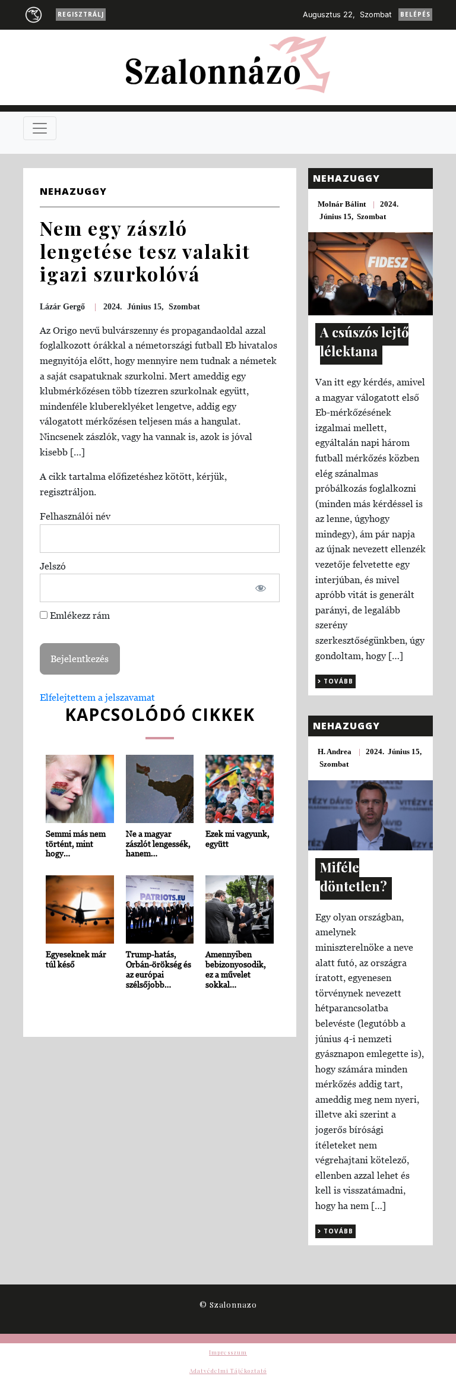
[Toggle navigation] (39, 128)
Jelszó (53, 566)
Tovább (337, 681)
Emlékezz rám (79, 615)
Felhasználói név (75, 516)
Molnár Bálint (342, 204)
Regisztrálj (81, 14)
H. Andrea (335, 751)
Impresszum (228, 1352)
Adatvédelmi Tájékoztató (228, 1370)
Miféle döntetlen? (353, 876)
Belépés (415, 14)
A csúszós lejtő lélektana (364, 341)
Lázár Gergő (62, 306)
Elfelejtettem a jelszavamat (97, 697)
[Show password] (261, 588)
